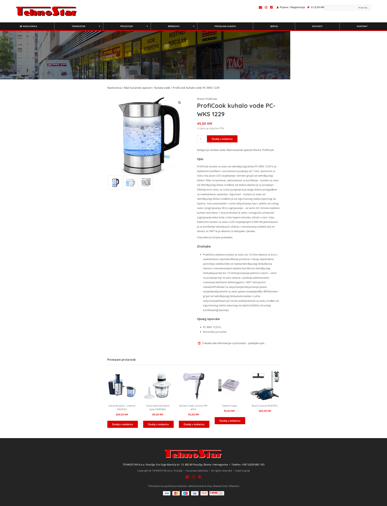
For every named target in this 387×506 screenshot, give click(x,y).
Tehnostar (86, 27)
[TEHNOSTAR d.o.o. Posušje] (46, 11)
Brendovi (181, 27)
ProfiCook (211, 99)
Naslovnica (29, 26)
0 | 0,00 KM (317, 7)
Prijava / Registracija (292, 7)
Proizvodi (134, 27)
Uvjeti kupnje (242, 470)
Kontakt (362, 26)
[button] (179, 102)
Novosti (317, 26)
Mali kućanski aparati (138, 87)
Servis (274, 26)
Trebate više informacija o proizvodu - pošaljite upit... (233, 343)
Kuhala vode (162, 87)
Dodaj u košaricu (222, 138)
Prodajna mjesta (225, 26)
